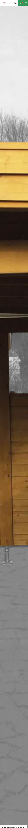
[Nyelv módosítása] (22, 3)
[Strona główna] (9, 3)
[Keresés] (20, 3)
